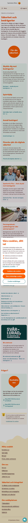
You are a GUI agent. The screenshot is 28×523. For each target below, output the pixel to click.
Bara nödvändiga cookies (14, 276)
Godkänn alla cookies (14, 271)
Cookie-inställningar (14, 281)
